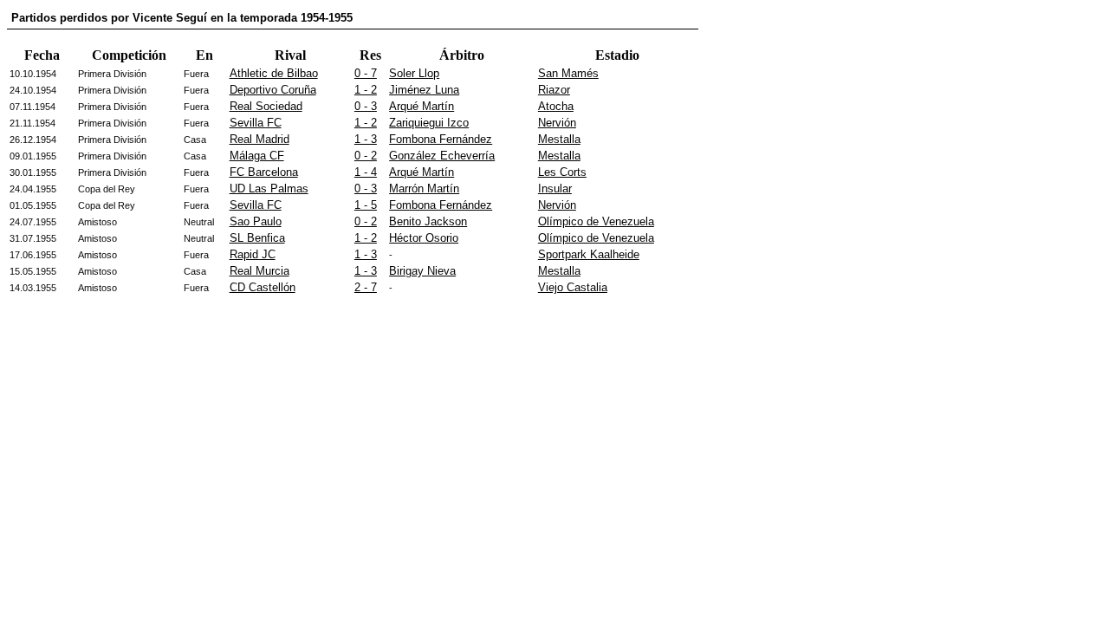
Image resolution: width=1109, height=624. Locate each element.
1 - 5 (365, 204)
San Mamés (568, 73)
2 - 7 (365, 287)
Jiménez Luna (424, 89)
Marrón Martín (424, 188)
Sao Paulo (256, 221)
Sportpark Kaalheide (588, 254)
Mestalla (559, 139)
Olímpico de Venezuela (596, 221)
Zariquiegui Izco (429, 122)
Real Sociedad (266, 106)
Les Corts (562, 172)
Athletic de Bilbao (274, 73)
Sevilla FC (256, 122)
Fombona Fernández (440, 139)
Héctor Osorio (423, 237)
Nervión (557, 122)
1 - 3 (365, 139)
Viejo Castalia (572, 287)
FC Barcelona (264, 172)
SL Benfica (257, 237)
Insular (555, 188)
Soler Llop (414, 73)
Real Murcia (259, 270)
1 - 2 (365, 89)
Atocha (556, 106)
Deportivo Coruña (273, 89)
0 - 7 (365, 73)
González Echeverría (442, 155)
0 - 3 (365, 106)
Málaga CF (257, 155)
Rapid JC (253, 254)
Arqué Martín (421, 106)
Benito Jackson (428, 221)
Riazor (554, 89)
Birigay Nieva (422, 270)
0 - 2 (365, 155)
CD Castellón (262, 287)
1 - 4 (365, 172)
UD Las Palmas (269, 188)
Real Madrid (259, 139)
